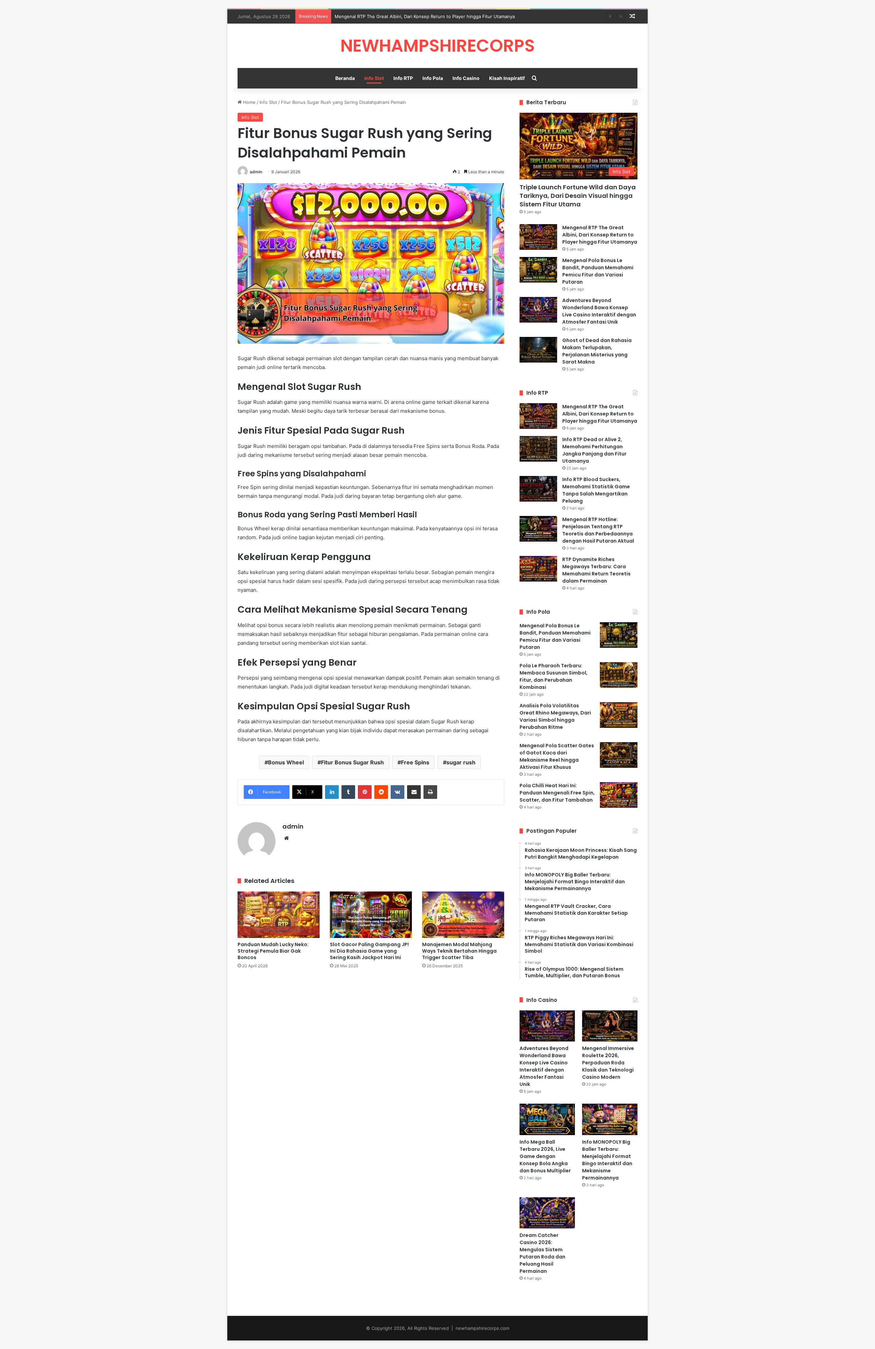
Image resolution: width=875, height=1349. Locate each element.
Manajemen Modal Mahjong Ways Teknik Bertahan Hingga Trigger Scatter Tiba (459, 951)
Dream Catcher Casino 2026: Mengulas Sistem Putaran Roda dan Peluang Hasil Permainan (542, 1253)
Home (249, 102)
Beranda (345, 78)
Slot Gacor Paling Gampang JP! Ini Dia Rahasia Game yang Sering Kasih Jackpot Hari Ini (369, 951)
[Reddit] (381, 792)
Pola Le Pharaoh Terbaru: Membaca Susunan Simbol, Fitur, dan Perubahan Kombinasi (554, 676)
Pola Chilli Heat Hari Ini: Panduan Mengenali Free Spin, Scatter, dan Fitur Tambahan (557, 792)
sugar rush (460, 762)
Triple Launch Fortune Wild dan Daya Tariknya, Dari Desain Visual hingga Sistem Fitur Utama (578, 195)
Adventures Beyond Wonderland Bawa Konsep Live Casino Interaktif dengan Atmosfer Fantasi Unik (599, 311)
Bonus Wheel (286, 762)
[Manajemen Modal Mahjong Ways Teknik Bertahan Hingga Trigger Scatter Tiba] (463, 914)
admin (256, 171)
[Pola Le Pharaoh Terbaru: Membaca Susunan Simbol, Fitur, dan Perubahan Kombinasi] (618, 675)
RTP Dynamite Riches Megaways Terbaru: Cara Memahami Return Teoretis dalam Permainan (596, 570)
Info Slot (374, 78)
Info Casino (466, 78)
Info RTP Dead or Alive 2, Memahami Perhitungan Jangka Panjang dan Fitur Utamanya (594, 450)
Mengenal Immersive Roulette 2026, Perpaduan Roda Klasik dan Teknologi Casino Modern (608, 1062)
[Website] (286, 838)
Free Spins (415, 762)
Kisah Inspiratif (507, 78)
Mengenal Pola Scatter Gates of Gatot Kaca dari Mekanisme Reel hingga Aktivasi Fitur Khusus (557, 756)
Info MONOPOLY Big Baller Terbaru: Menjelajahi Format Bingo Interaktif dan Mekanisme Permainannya (607, 1160)
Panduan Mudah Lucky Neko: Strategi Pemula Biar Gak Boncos (273, 951)
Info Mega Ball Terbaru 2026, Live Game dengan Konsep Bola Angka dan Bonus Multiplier (545, 1156)
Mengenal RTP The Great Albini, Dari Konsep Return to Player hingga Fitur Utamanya (425, 16)
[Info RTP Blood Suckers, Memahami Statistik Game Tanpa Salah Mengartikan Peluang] (538, 489)
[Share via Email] (414, 792)
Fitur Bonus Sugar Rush (352, 762)
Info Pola (432, 78)
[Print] (430, 792)
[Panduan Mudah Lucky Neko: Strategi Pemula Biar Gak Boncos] (279, 914)
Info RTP (403, 78)
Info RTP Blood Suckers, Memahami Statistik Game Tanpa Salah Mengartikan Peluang (596, 490)
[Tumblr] (348, 792)
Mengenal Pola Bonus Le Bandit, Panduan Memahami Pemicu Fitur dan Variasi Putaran (597, 271)
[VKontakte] (397, 792)
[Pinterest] (365, 792)
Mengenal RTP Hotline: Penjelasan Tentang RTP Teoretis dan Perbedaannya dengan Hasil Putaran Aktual (598, 530)
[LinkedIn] (332, 792)
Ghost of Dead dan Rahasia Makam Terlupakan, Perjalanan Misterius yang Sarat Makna (597, 351)
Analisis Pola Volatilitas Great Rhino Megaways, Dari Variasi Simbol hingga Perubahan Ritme (555, 716)
